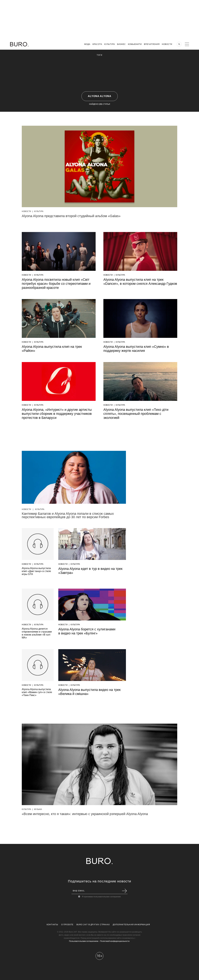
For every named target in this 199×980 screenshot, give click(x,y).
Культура (109, 44)
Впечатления (152, 44)
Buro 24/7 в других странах (93, 925)
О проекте (67, 925)
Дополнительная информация (131, 925)
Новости (167, 44)
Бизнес (121, 44)
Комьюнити (135, 44)
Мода (87, 44)
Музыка (38, 809)
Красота (97, 44)
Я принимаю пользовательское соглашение (101, 897)
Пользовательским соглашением (83, 941)
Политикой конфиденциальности (115, 941)
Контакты (52, 925)
